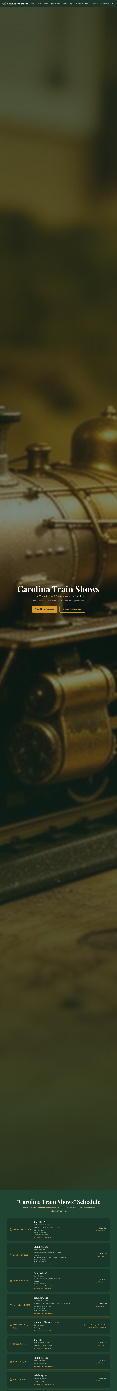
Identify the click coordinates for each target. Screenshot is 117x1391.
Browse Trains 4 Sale (72, 609)
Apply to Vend (55, 4)
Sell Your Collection (81, 4)
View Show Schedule (44, 609)
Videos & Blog (67, 4)
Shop (46, 4)
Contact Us (94, 4)
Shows (39, 4)
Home (32, 4)
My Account (105, 4)
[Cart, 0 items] (113, 4)
